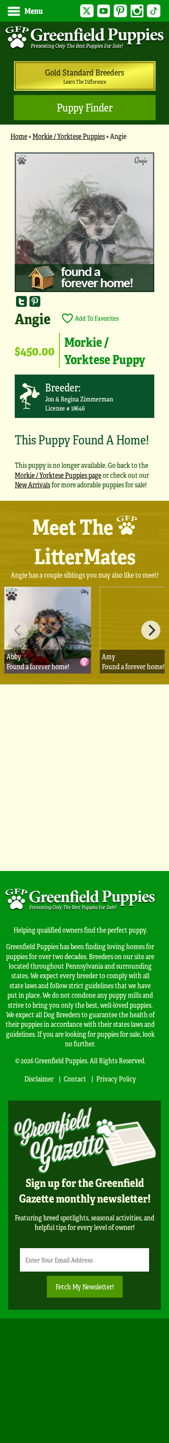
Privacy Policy (116, 1079)
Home (18, 136)
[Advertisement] (84, 777)
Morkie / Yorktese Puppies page (58, 475)
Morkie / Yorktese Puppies (68, 136)
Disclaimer (39, 1079)
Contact (75, 1079)
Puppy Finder (85, 107)
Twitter (87, 11)
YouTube (103, 11)
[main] (84, 324)
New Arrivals (32, 485)
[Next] (150, 630)
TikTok (153, 11)
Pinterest (120, 11)
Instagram (137, 11)
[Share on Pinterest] (35, 301)
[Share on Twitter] (21, 301)
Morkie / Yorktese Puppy (104, 350)
